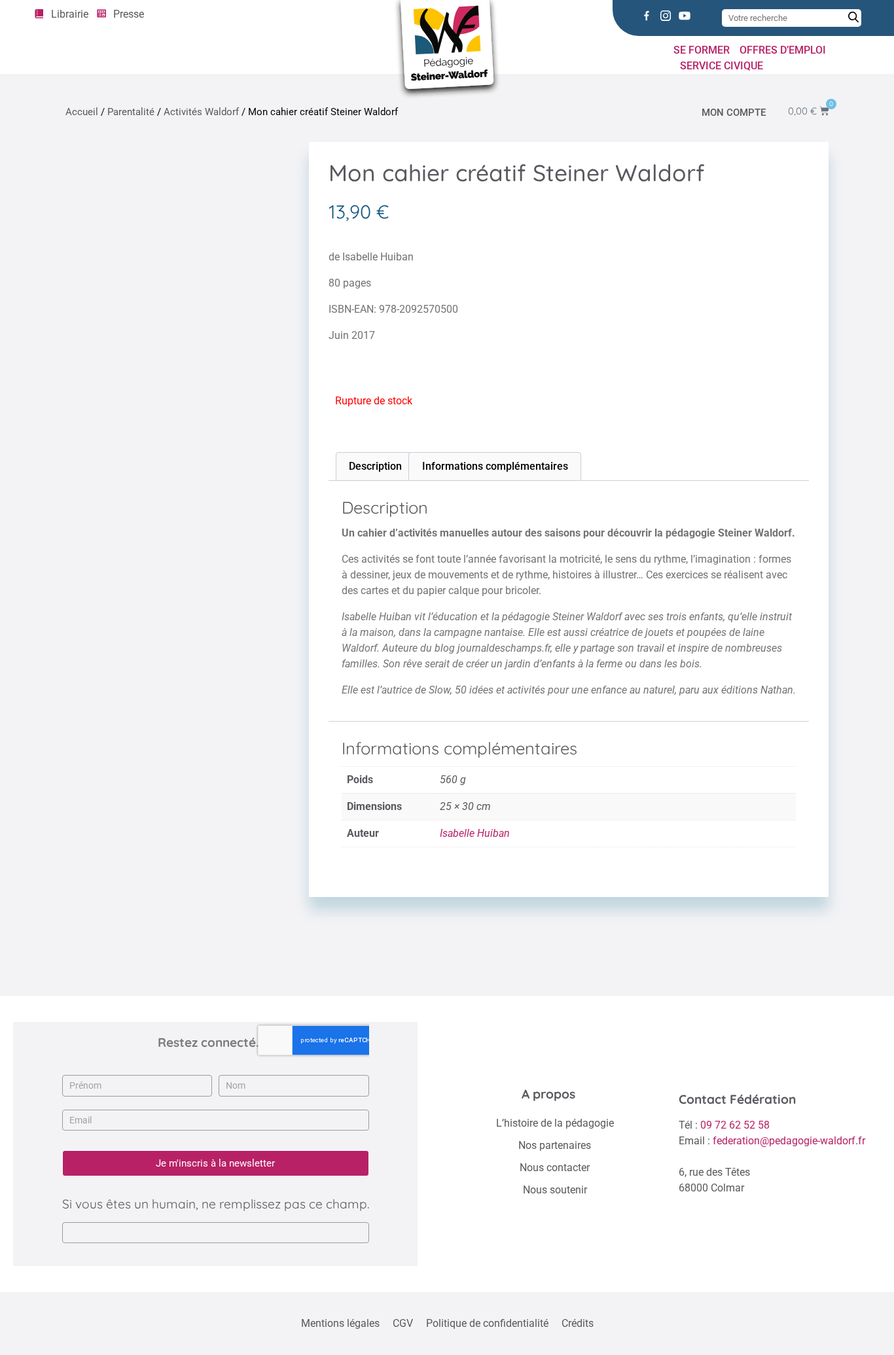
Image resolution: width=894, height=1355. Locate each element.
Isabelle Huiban (475, 833)
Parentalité (130, 112)
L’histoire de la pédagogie (555, 1123)
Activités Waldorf (201, 112)
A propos (548, 1094)
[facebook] (646, 16)
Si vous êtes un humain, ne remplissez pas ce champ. (215, 1204)
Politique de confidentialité (487, 1323)
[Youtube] (684, 16)
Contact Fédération (737, 1099)
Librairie (69, 14)
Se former (701, 50)
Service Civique (721, 66)
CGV (403, 1323)
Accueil (81, 112)
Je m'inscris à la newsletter (215, 1163)
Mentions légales (340, 1323)
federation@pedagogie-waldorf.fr (789, 1141)
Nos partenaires (554, 1145)
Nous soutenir (555, 1190)
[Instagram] (665, 16)
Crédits (578, 1323)
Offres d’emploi (783, 50)
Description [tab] (375, 466)
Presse (128, 14)
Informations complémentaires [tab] (495, 466)
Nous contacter (555, 1167)
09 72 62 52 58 (735, 1125)
